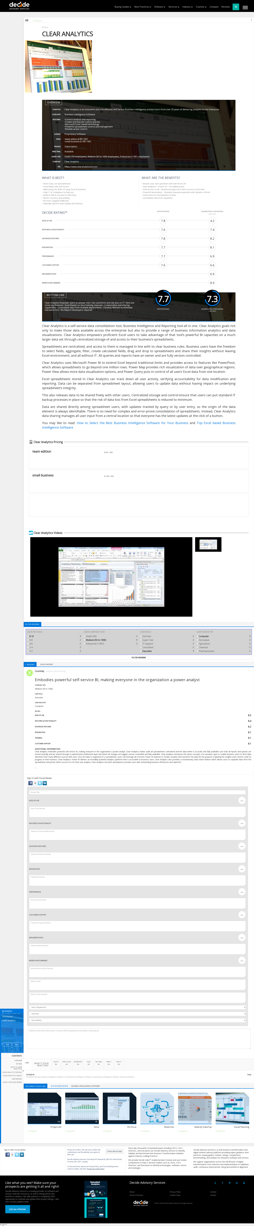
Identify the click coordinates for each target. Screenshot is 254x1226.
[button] (30, 782)
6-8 (55, 639)
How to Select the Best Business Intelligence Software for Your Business (132, 423)
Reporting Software (127, 1077)
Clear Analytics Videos (12, 1075)
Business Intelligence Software (52, 1077)
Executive (168, 651)
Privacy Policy (175, 1192)
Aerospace (224, 639)
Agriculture (224, 643)
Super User (168, 639)
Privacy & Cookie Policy (95, 1169)
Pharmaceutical (224, 651)
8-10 (55, 636)
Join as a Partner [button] (17, 1209)
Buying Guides (122, 7)
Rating (19, 1064)
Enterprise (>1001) (111, 643)
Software (158, 7)
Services (172, 7)
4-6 (55, 643)
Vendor (213, 1195)
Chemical (224, 647)
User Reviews (17, 1079)
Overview (18, 1060)
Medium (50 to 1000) (111, 639)
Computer (224, 636)
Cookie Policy (175, 1195)
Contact (213, 1192)
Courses (200, 7)
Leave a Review (46, 664)
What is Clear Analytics (16, 1068)
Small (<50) (111, 636)
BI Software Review (33, 1077)
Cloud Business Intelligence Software (78, 1077)
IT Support (168, 643)
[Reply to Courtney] (36, 767)
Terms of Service (136, 1195)
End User (168, 636)
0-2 (55, 651)
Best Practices (141, 7)
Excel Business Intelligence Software (106, 1077)
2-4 (55, 647)
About (132, 1192)
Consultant (168, 647)
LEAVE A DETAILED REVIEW (12, 1082)
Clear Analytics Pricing (12, 1072)
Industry (186, 7)
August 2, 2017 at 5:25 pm (55, 671)
